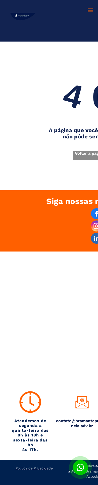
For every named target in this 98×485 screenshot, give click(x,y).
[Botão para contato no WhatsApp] (80, 467)
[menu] (90, 10)
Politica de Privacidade (34, 468)
